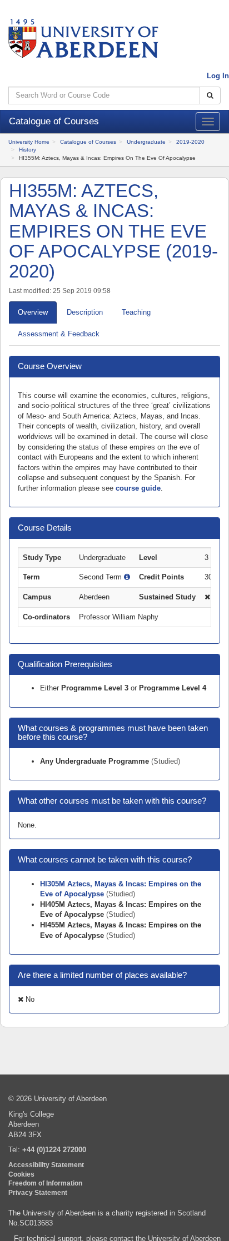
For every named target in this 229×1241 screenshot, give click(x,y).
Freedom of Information (45, 1183)
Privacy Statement (37, 1192)
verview (33, 312)
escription (85, 312)
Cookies (21, 1174)
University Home (28, 142)
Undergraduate (146, 142)
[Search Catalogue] (210, 96)
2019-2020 (190, 142)
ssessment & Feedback (58, 334)
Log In (218, 76)
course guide (138, 488)
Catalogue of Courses (88, 142)
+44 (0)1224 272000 (54, 1150)
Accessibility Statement (46, 1164)
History (27, 150)
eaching (136, 312)
